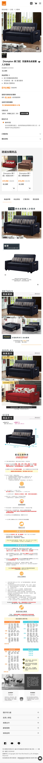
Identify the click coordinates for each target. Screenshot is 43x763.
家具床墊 (5, 9)
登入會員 (8, 97)
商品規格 (17, 199)
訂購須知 (26, 199)
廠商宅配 (8, 122)
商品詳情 (7, 199)
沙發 (11, 9)
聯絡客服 (21, 758)
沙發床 (17, 9)
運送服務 (36, 199)
